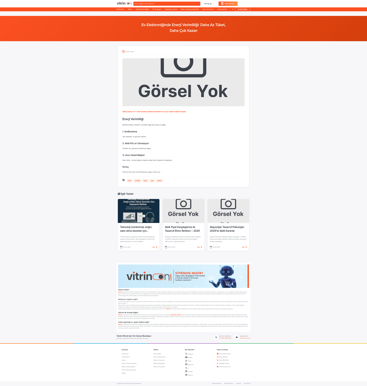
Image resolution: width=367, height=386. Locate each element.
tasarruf (159, 180)
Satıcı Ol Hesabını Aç (159, 357)
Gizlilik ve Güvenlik (158, 360)
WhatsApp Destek (223, 363)
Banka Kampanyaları (159, 363)
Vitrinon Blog (157, 354)
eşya (152, 180)
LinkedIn (189, 371)
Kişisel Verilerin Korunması (129, 363)
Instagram (190, 354)
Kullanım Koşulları (216, 383)
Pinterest (190, 375)
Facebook (190, 364)
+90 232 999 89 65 (225, 338)
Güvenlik (238, 383)
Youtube (189, 357)
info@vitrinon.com (245, 338)
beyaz (145, 180)
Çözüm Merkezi (223, 357)
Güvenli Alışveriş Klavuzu (129, 370)
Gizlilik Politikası (228, 383)
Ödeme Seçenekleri (159, 367)
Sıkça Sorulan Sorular (224, 354)
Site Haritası (247, 383)
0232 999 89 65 (223, 360)
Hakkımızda (125, 354)
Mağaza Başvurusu (230, 3)
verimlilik (137, 180)
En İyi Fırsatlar (242, 9)
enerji (129, 180)
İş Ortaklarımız (126, 357)
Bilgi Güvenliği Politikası (128, 367)
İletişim (124, 373)
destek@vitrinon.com (225, 367)
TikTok (189, 361)
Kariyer (124, 360)
